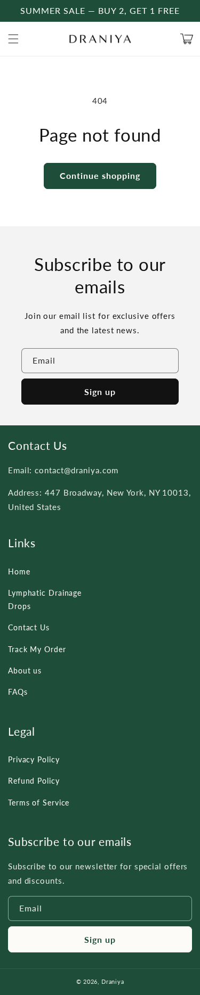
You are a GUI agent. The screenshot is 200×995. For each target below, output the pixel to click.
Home (19, 571)
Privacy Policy (34, 759)
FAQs (18, 691)
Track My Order (37, 649)
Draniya (112, 981)
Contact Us (29, 627)
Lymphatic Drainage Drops (45, 599)
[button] (13, 39)
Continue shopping (100, 175)
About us (25, 670)
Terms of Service (38, 802)
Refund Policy (34, 780)
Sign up (100, 392)
